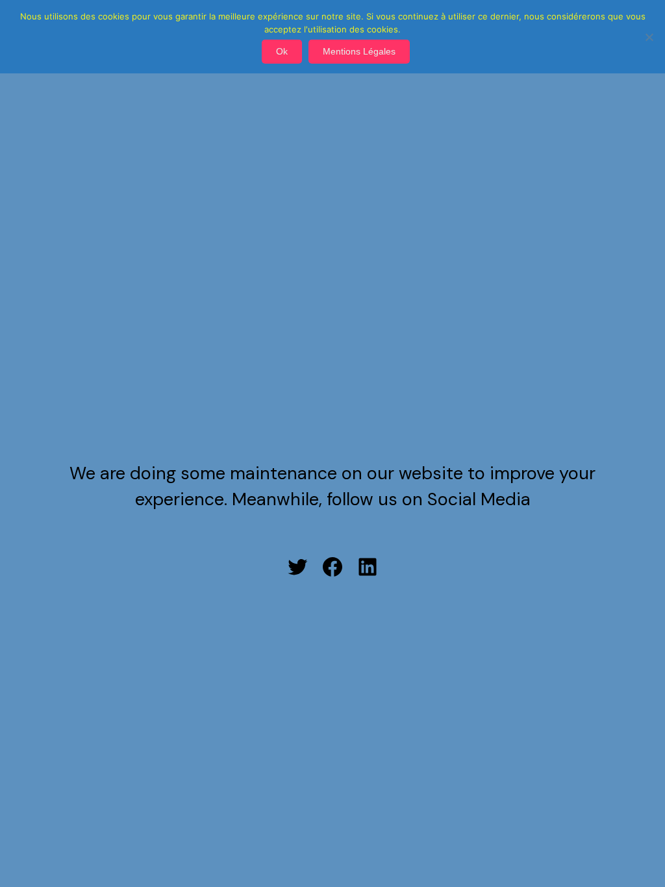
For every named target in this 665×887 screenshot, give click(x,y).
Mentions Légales (359, 51)
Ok (282, 51)
